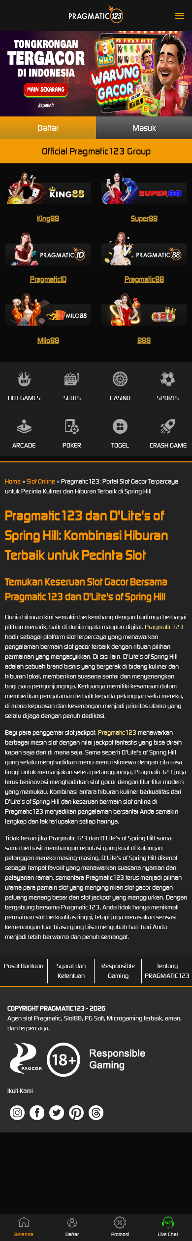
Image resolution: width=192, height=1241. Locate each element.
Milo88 (48, 340)
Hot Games (24, 398)
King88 (48, 218)
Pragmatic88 (144, 279)
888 (144, 340)
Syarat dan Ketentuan (71, 971)
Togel (120, 445)
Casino (120, 398)
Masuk (144, 127)
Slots (72, 398)
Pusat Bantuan (23, 966)
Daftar (48, 127)
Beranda (23, 1234)
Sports (168, 398)
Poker (72, 445)
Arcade (23, 445)
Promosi (120, 1234)
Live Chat (168, 1234)
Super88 (144, 218)
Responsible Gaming (118, 971)
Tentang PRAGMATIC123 (167, 971)
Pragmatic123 (164, 627)
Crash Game (168, 445)
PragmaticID (48, 279)
